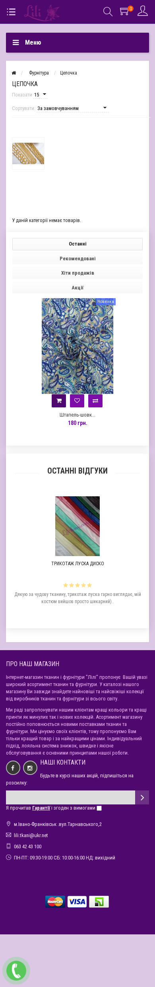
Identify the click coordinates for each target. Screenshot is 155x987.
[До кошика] (59, 400)
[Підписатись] (142, 797)
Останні (78, 244)
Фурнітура (39, 73)
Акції (77, 288)
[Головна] (14, 73)
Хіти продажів (77, 273)
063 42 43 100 (27, 846)
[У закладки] (77, 400)
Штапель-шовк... (77, 415)
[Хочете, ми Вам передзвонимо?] (16, 971)
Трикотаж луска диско (77, 563)
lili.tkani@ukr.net (31, 835)
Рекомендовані (78, 258)
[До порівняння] (95, 400)
